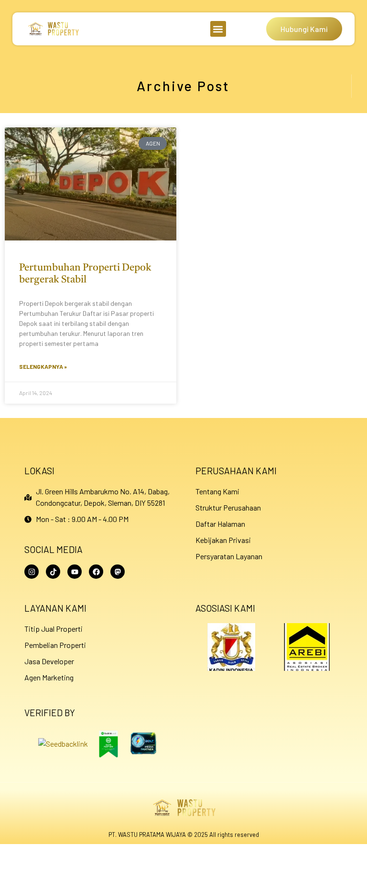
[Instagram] (31, 571)
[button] (218, 29)
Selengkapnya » (43, 366)
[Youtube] (74, 571)
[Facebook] (96, 571)
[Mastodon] (117, 571)
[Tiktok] (53, 571)
